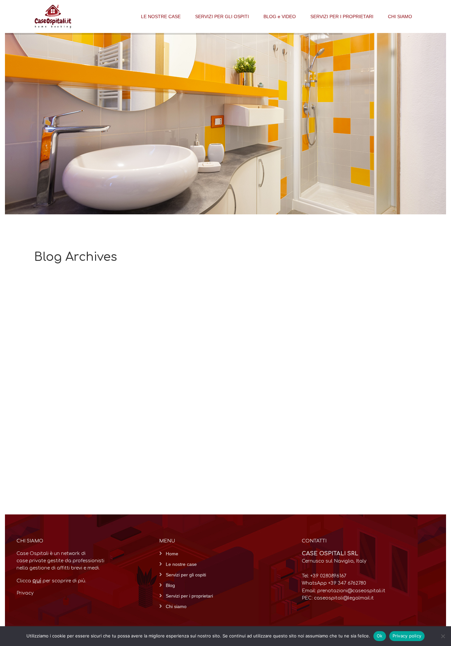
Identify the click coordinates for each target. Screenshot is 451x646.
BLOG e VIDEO (279, 16)
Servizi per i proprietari (189, 596)
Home (172, 553)
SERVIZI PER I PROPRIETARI (341, 16)
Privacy (25, 593)
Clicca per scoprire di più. (51, 580)
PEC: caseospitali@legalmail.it (338, 598)
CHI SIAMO (400, 16)
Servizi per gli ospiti (186, 574)
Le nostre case (181, 564)
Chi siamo (176, 606)
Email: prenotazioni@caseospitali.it (343, 590)
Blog (170, 585)
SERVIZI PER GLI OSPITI (222, 16)
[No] (442, 636)
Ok (380, 635)
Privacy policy (407, 635)
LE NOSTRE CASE (161, 16)
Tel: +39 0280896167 (324, 575)
